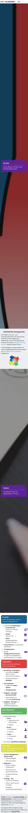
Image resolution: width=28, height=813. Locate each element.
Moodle (11, 805)
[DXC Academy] (10, 2)
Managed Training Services (12, 351)
